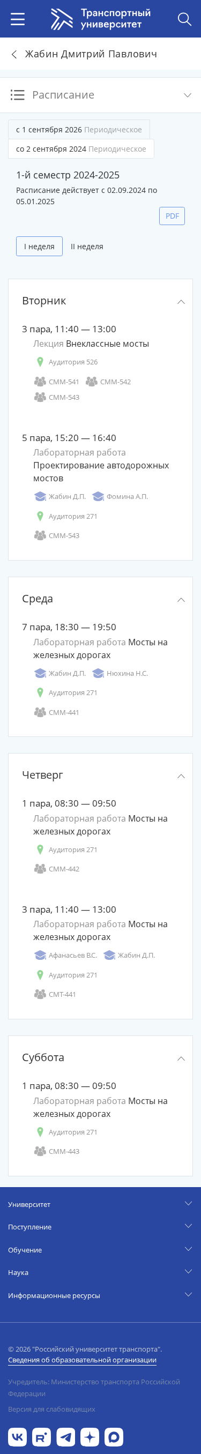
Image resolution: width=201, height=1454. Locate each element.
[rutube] (41, 1436)
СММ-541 (64, 381)
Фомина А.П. (127, 496)
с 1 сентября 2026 (79, 129)
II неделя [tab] (87, 246)
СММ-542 (115, 381)
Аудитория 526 (73, 362)
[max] (114, 1436)
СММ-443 (64, 1151)
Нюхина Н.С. (127, 673)
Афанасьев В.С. (73, 955)
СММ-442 (64, 869)
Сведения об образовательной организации (82, 1359)
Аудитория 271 (73, 516)
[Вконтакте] (17, 1436)
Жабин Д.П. (67, 496)
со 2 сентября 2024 (81, 149)
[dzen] (89, 1436)
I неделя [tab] (39, 246)
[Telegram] (65, 1436)
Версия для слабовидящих (51, 1409)
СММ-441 (64, 712)
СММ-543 (64, 397)
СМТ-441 (62, 994)
